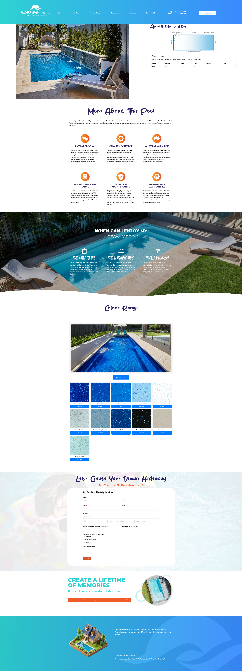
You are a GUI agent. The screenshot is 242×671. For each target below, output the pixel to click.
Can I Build (150, 13)
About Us (132, 13)
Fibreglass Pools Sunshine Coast (152, 659)
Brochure (115, 13)
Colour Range (95, 13)
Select (79, 406)
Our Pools (76, 13)
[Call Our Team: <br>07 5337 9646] (170, 12)
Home (60, 13)
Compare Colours (121, 377)
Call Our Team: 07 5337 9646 (180, 12)
